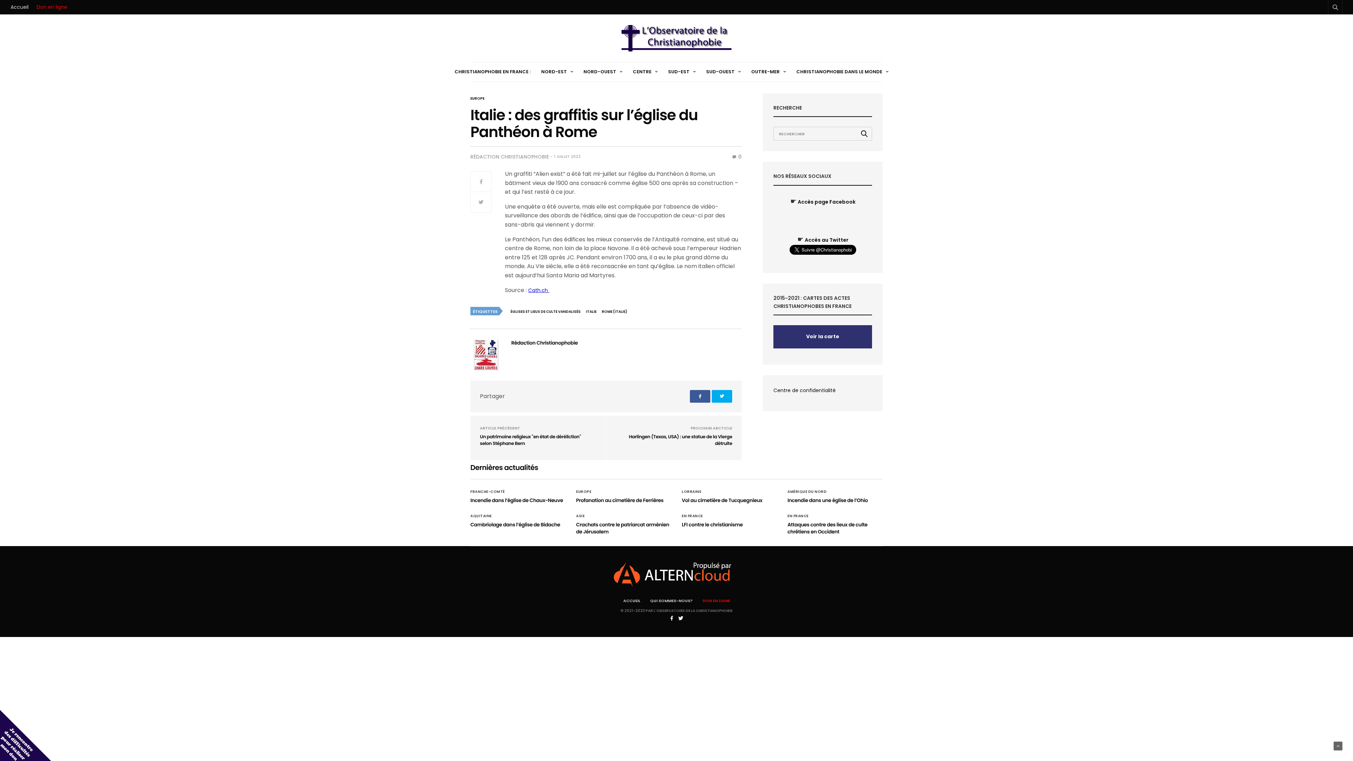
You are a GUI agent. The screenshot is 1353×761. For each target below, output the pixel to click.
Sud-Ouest (720, 71)
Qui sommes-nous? (671, 601)
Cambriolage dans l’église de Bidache (515, 524)
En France (692, 516)
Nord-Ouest (599, 71)
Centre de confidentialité (804, 390)
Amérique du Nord (807, 492)
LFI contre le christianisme (712, 524)
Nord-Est (554, 71)
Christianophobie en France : (493, 71)
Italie (591, 311)
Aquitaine (481, 516)
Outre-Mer (765, 71)
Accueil (20, 7)
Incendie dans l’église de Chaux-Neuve (516, 500)
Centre (642, 71)
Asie (580, 516)
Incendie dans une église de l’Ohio (827, 500)
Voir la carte (822, 336)
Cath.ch (538, 290)
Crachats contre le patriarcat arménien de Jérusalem (622, 528)
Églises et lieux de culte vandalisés (546, 311)
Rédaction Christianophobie (509, 156)
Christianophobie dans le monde (839, 71)
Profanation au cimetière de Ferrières (619, 500)
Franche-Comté (487, 492)
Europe (477, 98)
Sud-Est (679, 71)
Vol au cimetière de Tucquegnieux (722, 500)
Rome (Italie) (614, 311)
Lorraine (691, 492)
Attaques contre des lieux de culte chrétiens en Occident (827, 528)
